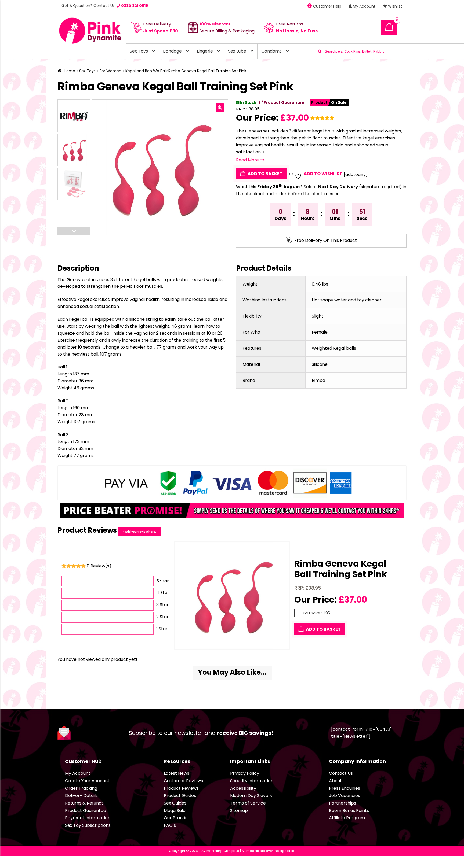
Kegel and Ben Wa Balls (146, 70)
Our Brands (175, 818)
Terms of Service (248, 803)
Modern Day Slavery (251, 795)
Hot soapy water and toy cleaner (347, 300)
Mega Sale (175, 810)
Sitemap (239, 810)
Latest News (176, 773)
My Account (363, 6)
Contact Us (341, 773)
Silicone (320, 364)
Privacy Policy (244, 773)
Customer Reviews (183, 781)
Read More (248, 160)
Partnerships (342, 803)
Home (69, 70)
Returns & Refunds (84, 803)
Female (320, 332)
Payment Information (87, 818)
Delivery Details (81, 795)
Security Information (251, 781)
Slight (317, 316)
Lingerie (205, 51)
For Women (110, 70)
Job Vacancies (344, 795)
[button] (220, 107)
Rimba (318, 380)
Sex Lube (237, 51)
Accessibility (243, 788)
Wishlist (394, 6)
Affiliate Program (347, 818)
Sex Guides (175, 803)
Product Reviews (181, 788)
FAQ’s (170, 825)
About (335, 781)
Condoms (271, 51)
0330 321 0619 (134, 5)
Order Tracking (81, 788)
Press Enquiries (344, 788)
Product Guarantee (283, 102)
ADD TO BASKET (264, 174)
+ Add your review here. (139, 531)
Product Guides (180, 795)
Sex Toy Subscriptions (88, 825)
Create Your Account (87, 781)
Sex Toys (139, 51)
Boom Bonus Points (349, 810)
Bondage (172, 51)
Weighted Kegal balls (334, 348)
